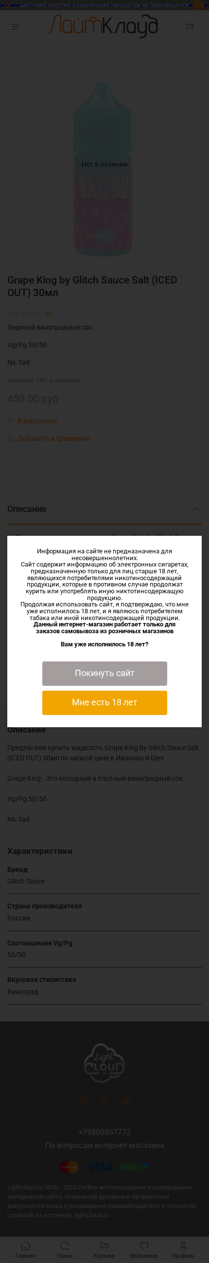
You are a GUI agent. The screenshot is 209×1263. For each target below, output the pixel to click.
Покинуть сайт (105, 673)
